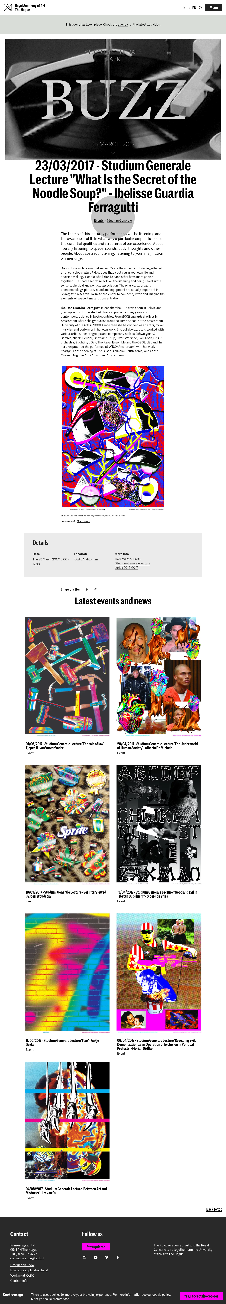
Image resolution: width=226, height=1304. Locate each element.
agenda (123, 24)
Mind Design (83, 520)
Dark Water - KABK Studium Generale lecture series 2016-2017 (132, 563)
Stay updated (96, 1246)
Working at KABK (22, 1275)
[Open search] (201, 7)
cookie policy (161, 1294)
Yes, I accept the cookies (201, 1296)
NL (185, 7)
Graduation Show (22, 1265)
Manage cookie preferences (50, 1299)
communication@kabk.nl (27, 1258)
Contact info (19, 1280)
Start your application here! (29, 1270)
